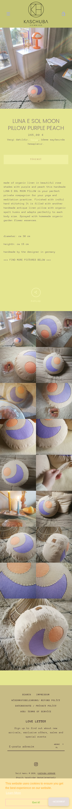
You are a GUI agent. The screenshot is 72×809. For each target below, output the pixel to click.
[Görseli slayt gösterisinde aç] (36, 68)
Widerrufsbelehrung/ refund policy (36, 700)
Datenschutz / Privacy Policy (36, 706)
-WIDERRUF (58, 801)
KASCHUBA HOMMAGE (46, 773)
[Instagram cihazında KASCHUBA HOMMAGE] (36, 764)
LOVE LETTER (36, 721)
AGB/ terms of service (36, 711)
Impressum (43, 694)
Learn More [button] (13, 792)
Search (26, 694)
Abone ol (57, 745)
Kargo (34, 139)
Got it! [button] (36, 802)
